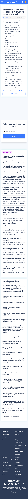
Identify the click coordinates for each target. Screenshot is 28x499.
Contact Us (17, 462)
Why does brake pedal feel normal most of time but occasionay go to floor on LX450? (12, 380)
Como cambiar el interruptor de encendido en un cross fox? (11, 342)
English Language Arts (20, 445)
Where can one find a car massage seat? (14, 302)
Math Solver (5, 471)
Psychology (17, 448)
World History (18, 442)
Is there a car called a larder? (10, 417)
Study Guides (5, 468)
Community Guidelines (8, 460)
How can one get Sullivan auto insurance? (11, 308)
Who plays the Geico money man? (12, 348)
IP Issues (17, 477)
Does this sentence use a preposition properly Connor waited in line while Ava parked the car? (13, 394)
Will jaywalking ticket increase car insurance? (12, 367)
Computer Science (19, 451)
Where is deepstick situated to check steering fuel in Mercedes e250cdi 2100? (13, 410)
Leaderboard (5, 434)
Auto (3, 7)
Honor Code (5, 462)
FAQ (3, 474)
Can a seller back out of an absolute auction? (12, 297)
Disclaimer (17, 471)
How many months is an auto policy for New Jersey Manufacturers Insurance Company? (13, 360)
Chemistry (17, 437)
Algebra (17, 434)
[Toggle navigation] (2, 2)
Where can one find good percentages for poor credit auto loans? (13, 387)
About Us (17, 460)
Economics (17, 454)
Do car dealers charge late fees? (11, 337)
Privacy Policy (18, 468)
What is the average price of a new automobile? (12, 353)
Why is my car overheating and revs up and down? (13, 314)
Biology (16, 440)
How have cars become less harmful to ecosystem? (13, 373)
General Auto (9, 7)
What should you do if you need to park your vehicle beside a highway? (13, 12)
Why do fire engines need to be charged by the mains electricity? (13, 320)
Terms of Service (19, 465)
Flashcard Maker (6, 465)
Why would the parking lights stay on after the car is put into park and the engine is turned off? (13, 402)
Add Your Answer (14, 93)
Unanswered (5, 440)
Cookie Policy (18, 474)
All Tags (4, 437)
